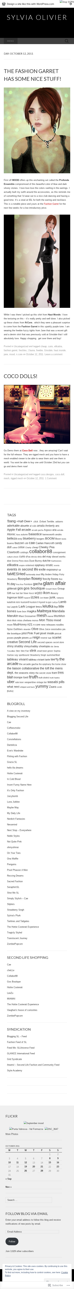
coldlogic (24, 552)
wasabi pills (56, 682)
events (57, 565)
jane (6, 354)
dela (40, 557)
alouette (24, 525)
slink (33, 650)
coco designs (47, 474)
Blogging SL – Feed (17, 1036)
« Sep (9, 1179)
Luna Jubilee (13, 801)
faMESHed (16, 574)
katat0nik (11, 602)
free (60, 579)
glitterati (12, 588)
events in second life (22, 569)
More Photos (12, 1134)
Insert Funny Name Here (19, 784)
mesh (6, 478)
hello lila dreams (15, 767)
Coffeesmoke (13, 728)
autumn (24, 534)
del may (46, 556)
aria (54, 529)
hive (26, 593)
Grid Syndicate (14, 1059)
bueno (10, 543)
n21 (30, 624)
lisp (56, 606)
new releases (48, 624)
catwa (14, 547)
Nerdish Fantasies (16, 819)
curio (50, 346)
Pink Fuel (33, 633)
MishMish (59, 615)
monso (35, 620)
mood (12, 354)
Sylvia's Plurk (14, 915)
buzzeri (19, 543)
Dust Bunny (35, 560)
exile (42, 569)
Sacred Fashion (15, 881)
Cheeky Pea (46, 547)
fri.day (11, 584)
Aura (18, 534)
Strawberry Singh (38, 655)
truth (33, 676)
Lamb (62, 602)
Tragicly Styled (14, 932)
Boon (58, 538)
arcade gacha (37, 530)
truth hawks (55, 678)
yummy (41, 686)
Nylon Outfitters (15, 629)
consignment (59, 552)
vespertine (30, 682)
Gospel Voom (51, 589)
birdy (20, 539)
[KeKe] (10, 691)
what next (13, 686)
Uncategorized (21, 346)
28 (42, 1170)
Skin (18, 651)
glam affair (54, 583)
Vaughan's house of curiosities (22, 1010)
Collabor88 (12, 733)
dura (26, 561)
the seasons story (25, 672)
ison (20, 597)
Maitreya (44, 611)
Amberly (50, 525)
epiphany (40, 565)
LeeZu (10, 993)
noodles (60, 625)
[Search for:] (66, 41)
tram (54, 672)
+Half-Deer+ (24, 521)
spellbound (24, 655)
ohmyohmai (13, 847)
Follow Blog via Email (27, 1213)
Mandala (58, 611)
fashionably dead (33, 574)
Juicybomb (12, 796)
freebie (39, 350)
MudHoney (20, 624)
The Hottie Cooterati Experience (23, 927)
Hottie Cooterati (15, 773)
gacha (37, 584)
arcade (26, 529)
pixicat (58, 633)
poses (10, 637)
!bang (11, 521)
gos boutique (34, 588)
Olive (34, 629)
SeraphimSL (13, 887)
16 (58, 1162)
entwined (29, 565)
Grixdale (48, 350)
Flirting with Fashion (17, 756)
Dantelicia (12, 745)
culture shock (12, 557)
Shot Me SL (13, 892)
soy (16, 655)
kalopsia (60, 598)
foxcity (46, 578)
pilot (24, 633)
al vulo (33, 526)
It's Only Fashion (15, 790)
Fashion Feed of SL (17, 1042)
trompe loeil (21, 677)
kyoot (42, 602)
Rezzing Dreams (15, 875)
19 (25, 1166)
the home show (59, 664)
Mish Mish (12, 620)
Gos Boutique (14, 981)
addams (59, 521)
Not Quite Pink (14, 841)
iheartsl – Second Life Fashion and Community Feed (33, 1065)
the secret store (43, 673)
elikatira (58, 346)
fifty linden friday (50, 574)
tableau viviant (36, 659)
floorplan (24, 579)
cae (32, 543)
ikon (46, 593)
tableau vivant (17, 659)
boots (64, 539)
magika (31, 611)
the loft (44, 668)
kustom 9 (34, 602)
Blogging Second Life (17, 716)
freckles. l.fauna (27, 350)
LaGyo (55, 602)
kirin (18, 602)
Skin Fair (25, 651)
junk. (53, 597)
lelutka (48, 606)
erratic (49, 565)
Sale (49, 638)
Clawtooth (13, 552)
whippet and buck (27, 687)
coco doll (59, 474)
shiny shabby (15, 646)
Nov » (9, 1187)
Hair (13, 593)
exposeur (52, 569)
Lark (22, 606)
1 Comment (51, 478)
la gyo (48, 602)
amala (41, 525)
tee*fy (55, 659)
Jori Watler (44, 598)
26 (25, 1170)
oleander (27, 629)
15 (50, 1162)
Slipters (11, 904)
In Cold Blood (13, 779)
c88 (26, 543)
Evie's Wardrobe (15, 750)
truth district (44, 677)
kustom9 (25, 602)
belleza (12, 538)
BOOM (50, 538)
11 (17, 1162)
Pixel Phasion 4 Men (17, 870)
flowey (36, 578)
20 (34, 1166)
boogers (40, 538)
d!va (28, 556)
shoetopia (44, 646)
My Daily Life (13, 813)
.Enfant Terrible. (47, 521)
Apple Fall (14, 529)
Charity (28, 547)
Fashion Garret (51, 204)
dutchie (47, 560)
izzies (35, 597)
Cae (9, 722)
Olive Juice (44, 629)
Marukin (12, 616)
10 (9, 1162)
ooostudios (56, 629)
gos (20, 588)
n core (19, 354)
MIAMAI (11, 998)
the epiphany (45, 664)
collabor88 (40, 551)
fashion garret (10, 350)
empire (22, 565)
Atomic (11, 534)
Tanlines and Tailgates (18, 921)
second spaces (44, 642)
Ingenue (12, 597)
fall (60, 570)
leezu (39, 606)
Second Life (28, 642)
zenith (59, 687)
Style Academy (14, 1070)
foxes (54, 579)
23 (58, 1166)
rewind (44, 638)
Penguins (11, 864)
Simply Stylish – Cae (17, 898)
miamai (50, 616)
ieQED (38, 593)
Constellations (14, 739)
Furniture (28, 584)
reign (36, 637)
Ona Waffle (12, 858)
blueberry (29, 538)
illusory (54, 593)
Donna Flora (18, 561)
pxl (30, 638)
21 (42, 1166)
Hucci (31, 593)
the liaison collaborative (23, 668)
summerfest (53, 655)
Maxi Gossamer (27, 616)
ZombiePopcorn (15, 944)
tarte (47, 659)
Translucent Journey (17, 938)
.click (35, 521)
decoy (34, 557)
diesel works (58, 556)
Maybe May (13, 807)
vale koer (19, 682)
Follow (12, 1241)
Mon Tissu (46, 620)
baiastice (35, 534)
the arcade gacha (28, 664)
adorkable (13, 525)
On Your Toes (14, 853)
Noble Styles (13, 836)
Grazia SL (12, 762)
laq (8, 607)
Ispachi (27, 598)
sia (51, 646)
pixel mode (47, 633)
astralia (60, 530)
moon (10, 624)
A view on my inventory (18, 711)
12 (25, 1162)
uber (10, 682)
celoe (21, 547)
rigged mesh (17, 478)
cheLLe (10, 970)
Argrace (48, 530)
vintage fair (41, 682)
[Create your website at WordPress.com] (37, 4)
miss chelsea (24, 620)
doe (9, 560)
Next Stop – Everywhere (19, 830)
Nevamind (12, 824)
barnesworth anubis (52, 534)
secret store (58, 642)
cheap (44, 346)
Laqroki (14, 607)
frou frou (19, 584)
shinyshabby (31, 646)
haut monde (60, 350)
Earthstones (56, 561)
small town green (45, 651)
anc (57, 525)
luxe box (21, 611)
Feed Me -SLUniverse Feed (20, 1047)
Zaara (52, 686)
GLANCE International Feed (21, 1053)
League (30, 606)
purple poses (21, 637)
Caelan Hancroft (45, 543)
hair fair (19, 593)
